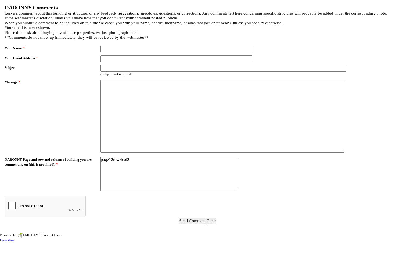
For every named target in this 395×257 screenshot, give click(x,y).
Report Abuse (7, 240)
